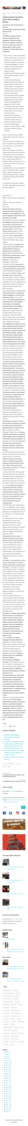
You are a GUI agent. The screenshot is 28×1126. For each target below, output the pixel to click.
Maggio (7, 1054)
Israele (6, 1021)
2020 (8, 1074)
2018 (8, 1078)
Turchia (13, 1041)
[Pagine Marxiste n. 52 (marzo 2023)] (6, 889)
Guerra (6, 1016)
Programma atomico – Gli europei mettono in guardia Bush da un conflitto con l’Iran (14, 753)
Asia (18, 993)
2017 (8, 1080)
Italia (13, 1021)
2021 (8, 1071)
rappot (9, 766)
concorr (15, 998)
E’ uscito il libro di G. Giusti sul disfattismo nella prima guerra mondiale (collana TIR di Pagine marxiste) (15, 951)
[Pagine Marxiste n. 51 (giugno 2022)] (6, 902)
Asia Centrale (8, 996)
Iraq (19, 1018)
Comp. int (7, 998)
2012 (8, 1091)
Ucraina (21, 1041)
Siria (6, 1041)
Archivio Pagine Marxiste (18, 13)
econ (17, 1001)
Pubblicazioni (7, 930)
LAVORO (21, 1021)
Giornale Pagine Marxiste (12, 855)
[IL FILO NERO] (5, 935)
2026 (8, 1052)
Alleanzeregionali (8, 993)
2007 (8, 1102)
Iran (16, 763)
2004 (8, 1109)
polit (21, 1033)
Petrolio (6, 1033)
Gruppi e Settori (15, 1013)
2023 (8, 1067)
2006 (9, 1105)
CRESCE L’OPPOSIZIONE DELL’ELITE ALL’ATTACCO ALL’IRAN (12, 737)
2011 (8, 1094)
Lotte (12, 1024)
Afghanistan (7, 990)
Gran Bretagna (16, 1010)
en (20, 1004)
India (6, 1018)
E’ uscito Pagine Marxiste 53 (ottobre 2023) (15, 881)
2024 (8, 1065)
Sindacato (14, 1039)
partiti (14, 1030)
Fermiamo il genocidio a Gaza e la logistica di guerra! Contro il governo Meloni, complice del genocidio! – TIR (15, 968)
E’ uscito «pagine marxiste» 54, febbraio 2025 (15, 868)
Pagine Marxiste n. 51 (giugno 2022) (15, 908)
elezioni (14, 1004)
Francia (6, 1007)
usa (4, 763)
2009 (8, 1098)
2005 (8, 1107)
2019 (8, 1076)
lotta (6, 1024)
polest (14, 1033)
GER (5, 766)
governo (6, 1010)
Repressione (15, 1036)
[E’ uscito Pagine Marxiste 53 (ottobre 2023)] (6, 875)
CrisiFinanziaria (8, 1001)
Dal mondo (6, 957)
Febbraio (7, 1058)
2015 (8, 1085)
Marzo (7, 1056)
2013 (8, 1089)
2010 (8, 1096)
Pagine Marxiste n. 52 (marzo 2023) (15, 895)
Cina (16, 996)
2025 (8, 1063)
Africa (15, 990)
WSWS (4, 14)
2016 (8, 1083)
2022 (8, 1069)
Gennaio (7, 1060)
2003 (8, 1111)
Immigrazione (15, 1016)
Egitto (6, 1004)
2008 (8, 1100)
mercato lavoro (18, 1027)
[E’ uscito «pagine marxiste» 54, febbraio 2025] (6, 862)
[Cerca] (23, 807)
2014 (8, 1087)
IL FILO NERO (11, 939)
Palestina (7, 1030)
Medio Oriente (10, 763)
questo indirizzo (15, 919)
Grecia (6, 1013)
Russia (6, 1039)
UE (20, 763)
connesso (12, 791)
